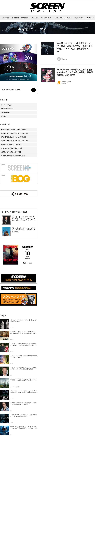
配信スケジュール (7, 108)
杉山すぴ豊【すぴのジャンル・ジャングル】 (14, 133)
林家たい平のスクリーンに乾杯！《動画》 (14, 129)
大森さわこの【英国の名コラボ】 (11, 152)
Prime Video (6, 112)
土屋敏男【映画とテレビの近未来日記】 (13, 155)
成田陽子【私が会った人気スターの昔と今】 (14, 140)
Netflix (4, 116)
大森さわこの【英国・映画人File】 (12, 148)
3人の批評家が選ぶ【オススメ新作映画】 (13, 137)
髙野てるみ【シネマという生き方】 (12, 144)
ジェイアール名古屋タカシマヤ (24, 29)
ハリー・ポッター (7, 105)
